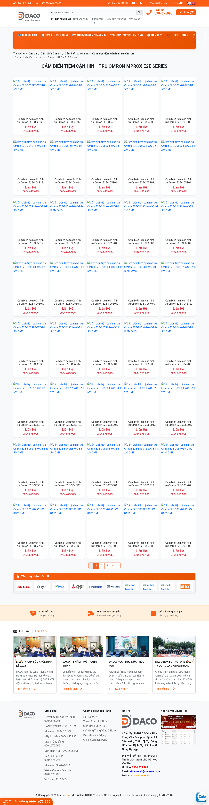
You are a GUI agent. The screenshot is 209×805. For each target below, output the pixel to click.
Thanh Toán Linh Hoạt (95, 721)
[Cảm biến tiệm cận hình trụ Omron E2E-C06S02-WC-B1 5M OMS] (178, 218)
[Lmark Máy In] (167, 587)
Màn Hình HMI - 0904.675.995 (61, 750)
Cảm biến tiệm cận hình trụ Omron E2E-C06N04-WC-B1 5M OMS (104, 243)
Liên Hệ (179, 3)
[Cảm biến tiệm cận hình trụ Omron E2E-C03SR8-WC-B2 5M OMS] (30, 97)
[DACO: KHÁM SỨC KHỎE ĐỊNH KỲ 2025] (35, 646)
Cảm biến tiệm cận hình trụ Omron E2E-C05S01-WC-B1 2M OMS (104, 485)
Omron (32, 53)
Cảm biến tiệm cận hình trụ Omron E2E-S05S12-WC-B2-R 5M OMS (30, 243)
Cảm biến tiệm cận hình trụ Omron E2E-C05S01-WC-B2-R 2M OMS (141, 182)
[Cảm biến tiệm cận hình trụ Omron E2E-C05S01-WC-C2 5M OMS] (104, 339)
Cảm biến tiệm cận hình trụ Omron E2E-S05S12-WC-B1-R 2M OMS (141, 485)
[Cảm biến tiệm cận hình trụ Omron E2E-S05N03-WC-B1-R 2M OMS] (67, 218)
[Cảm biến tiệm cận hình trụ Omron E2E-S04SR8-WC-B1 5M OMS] (67, 460)
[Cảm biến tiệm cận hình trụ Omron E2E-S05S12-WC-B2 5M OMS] (30, 400)
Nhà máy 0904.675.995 (57, 765)
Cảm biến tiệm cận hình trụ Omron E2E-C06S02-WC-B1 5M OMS (178, 243)
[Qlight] (41, 587)
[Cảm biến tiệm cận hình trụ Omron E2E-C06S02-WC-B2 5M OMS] (67, 339)
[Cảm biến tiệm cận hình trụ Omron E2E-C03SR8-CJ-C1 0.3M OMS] (141, 521)
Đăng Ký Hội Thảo (159, 3)
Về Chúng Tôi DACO (118, 3)
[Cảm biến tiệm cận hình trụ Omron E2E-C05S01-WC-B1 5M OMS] (104, 157)
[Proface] (95, 587)
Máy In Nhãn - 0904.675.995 (60, 736)
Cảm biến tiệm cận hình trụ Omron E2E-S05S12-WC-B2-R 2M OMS (67, 424)
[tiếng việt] (194, 3)
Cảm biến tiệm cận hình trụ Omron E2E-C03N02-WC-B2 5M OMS (67, 122)
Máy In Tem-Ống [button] (132, 35)
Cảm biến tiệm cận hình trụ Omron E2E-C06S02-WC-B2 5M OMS (67, 364)
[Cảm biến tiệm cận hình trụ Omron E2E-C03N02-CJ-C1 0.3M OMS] (104, 521)
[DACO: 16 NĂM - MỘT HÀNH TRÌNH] (81, 646)
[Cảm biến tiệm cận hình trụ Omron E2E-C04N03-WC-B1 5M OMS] (178, 339)
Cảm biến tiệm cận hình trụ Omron (113, 53)
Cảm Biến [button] (157, 35)
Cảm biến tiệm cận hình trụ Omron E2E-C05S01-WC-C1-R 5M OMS (104, 424)
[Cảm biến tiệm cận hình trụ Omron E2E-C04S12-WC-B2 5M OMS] (104, 97)
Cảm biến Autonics (116, 19)
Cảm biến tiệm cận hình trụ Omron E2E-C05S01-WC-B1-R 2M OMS (67, 303)
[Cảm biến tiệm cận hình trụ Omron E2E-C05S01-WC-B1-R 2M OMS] (67, 278)
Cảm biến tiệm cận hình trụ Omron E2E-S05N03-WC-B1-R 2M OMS (67, 243)
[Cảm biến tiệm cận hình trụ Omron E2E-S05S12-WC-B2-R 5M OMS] (30, 218)
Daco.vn (65, 795)
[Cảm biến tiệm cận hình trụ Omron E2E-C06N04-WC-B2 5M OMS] (67, 157)
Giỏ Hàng (183, 12)
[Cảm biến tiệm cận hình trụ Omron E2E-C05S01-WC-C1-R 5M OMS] (104, 400)
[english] (189, 3)
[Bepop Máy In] (131, 587)
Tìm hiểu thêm (24, 688)
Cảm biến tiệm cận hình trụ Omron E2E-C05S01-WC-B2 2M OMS (141, 424)
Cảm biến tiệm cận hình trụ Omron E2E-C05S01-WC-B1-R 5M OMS (104, 303)
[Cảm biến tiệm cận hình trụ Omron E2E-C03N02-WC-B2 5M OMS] (67, 97)
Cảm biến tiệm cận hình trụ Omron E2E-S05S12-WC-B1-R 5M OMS (30, 485)
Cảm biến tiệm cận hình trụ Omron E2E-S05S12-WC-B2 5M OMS (30, 424)
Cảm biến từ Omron (76, 53)
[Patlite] (24, 587)
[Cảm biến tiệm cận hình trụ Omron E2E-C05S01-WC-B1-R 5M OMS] (104, 278)
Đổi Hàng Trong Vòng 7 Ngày (99, 730)
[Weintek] (113, 587)
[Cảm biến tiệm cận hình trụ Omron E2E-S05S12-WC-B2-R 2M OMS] (67, 400)
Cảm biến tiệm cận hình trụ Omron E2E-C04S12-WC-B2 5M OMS (104, 122)
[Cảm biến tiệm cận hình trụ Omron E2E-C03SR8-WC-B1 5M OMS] (30, 339)
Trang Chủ (19, 53)
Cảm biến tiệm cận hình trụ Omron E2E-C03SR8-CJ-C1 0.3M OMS (141, 545)
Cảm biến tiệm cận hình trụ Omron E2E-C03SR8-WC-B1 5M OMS (30, 364)
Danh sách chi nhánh (50, 3)
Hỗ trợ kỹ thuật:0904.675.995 (60, 726)
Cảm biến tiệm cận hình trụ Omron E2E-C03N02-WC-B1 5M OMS (178, 122)
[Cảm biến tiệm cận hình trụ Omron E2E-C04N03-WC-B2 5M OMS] (141, 97)
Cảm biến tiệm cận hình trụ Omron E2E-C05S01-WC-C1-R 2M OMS (178, 182)
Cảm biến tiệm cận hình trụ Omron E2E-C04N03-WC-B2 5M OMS (141, 122)
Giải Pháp (196, 40)
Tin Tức (140, 3)
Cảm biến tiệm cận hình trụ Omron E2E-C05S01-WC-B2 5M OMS (30, 303)
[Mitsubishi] (77, 587)
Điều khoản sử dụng (94, 735)
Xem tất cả (41, 631)
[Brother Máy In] (149, 587)
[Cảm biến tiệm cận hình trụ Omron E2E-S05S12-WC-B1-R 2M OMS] (141, 460)
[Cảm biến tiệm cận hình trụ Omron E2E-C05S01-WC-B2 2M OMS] (141, 400)
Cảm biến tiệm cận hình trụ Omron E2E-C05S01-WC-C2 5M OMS (104, 364)
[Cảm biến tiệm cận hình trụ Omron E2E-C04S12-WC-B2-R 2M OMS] (178, 278)
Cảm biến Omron (51, 53)
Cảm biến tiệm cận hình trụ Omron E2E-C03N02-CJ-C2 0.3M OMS (178, 545)
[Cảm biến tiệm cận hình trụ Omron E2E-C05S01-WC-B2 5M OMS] (30, 278)
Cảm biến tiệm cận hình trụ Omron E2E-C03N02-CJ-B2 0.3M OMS (178, 485)
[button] (190, 658)
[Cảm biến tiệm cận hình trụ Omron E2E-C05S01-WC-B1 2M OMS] (104, 460)
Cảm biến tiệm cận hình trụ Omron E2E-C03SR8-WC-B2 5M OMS (30, 122)
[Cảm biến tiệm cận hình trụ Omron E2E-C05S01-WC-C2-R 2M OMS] (178, 400)
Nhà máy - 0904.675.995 (58, 731)
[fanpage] (178, 729)
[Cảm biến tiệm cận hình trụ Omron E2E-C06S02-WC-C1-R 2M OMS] (141, 218)
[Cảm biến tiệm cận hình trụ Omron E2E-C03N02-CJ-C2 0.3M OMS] (178, 521)
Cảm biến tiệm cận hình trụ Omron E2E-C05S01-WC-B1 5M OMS (104, 182)
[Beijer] (59, 587)
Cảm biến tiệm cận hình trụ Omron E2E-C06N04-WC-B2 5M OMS (67, 182)
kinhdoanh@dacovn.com (145, 771)
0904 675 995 (24, 3)
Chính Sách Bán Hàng (95, 739)
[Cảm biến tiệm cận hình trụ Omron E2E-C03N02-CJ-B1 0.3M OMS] (30, 521)
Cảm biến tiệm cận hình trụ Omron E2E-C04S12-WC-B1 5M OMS (30, 182)
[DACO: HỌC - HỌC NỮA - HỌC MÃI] (127, 646)
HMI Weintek (97, 19)
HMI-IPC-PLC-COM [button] (56, 35)
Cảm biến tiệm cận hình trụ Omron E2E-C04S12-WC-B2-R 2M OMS (178, 303)
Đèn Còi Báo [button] (30, 35)
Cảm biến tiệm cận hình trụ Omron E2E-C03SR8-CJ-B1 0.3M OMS (67, 545)
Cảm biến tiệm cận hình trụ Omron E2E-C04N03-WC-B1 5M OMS (178, 364)
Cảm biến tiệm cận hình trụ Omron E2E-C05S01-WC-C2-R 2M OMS (178, 424)
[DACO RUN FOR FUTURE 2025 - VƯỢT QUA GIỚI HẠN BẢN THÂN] (174, 646)
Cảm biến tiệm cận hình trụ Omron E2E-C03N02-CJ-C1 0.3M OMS (104, 545)
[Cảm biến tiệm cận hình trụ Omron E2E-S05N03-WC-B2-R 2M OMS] (141, 339)
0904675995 (163, 13)
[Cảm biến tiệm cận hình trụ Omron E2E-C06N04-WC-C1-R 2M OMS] (141, 278)
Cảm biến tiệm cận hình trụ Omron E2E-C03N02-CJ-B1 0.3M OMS (30, 545)
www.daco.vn (141, 775)
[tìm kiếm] (139, 12)
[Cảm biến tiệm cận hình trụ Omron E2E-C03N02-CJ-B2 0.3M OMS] (178, 460)
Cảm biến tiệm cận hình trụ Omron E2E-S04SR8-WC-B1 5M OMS (67, 485)
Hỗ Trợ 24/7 (90, 716)
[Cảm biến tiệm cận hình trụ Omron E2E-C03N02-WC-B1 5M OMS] (178, 97)
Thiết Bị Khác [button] (179, 35)
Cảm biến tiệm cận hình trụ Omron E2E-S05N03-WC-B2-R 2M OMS (141, 364)
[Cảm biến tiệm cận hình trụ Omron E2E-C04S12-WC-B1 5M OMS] (30, 157)
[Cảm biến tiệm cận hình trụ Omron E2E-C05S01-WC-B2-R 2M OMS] (141, 157)
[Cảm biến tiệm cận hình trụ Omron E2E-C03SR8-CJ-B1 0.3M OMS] (67, 521)
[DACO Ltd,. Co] (139, 721)
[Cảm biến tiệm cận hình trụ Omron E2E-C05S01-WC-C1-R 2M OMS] (178, 157)
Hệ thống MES (80, 19)
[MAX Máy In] (185, 587)
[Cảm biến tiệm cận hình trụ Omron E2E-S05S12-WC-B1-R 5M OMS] (30, 460)
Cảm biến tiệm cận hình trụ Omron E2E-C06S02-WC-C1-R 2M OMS (141, 243)
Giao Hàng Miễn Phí (94, 726)
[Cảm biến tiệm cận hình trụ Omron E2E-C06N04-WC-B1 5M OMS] (104, 218)
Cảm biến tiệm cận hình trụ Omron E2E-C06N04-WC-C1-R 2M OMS (141, 303)
